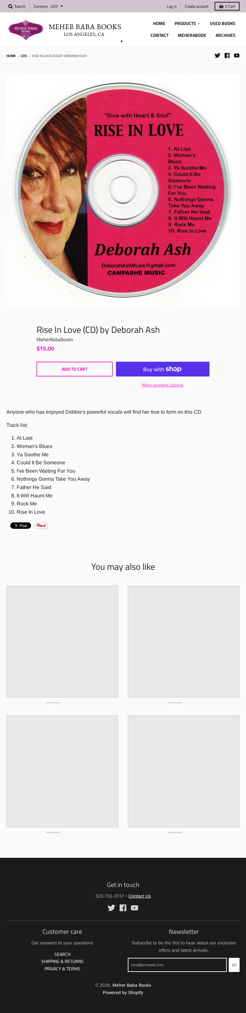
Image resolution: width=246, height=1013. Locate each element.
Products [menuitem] (185, 23)
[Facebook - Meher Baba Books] (227, 55)
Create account (197, 6)
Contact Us (139, 896)
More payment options (162, 385)
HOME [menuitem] (159, 23)
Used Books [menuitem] (222, 23)
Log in (171, 6)
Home (11, 55)
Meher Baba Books (131, 985)
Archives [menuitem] (225, 35)
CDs (24, 55)
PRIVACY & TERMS (62, 968)
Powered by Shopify (123, 992)
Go (234, 964)
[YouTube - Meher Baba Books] (237, 55)
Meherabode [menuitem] (192, 35)
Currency (41, 6)
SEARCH (62, 954)
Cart (230, 6)
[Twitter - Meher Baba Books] (217, 55)
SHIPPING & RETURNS (62, 961)
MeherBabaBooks (55, 339)
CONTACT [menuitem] (159, 35)
